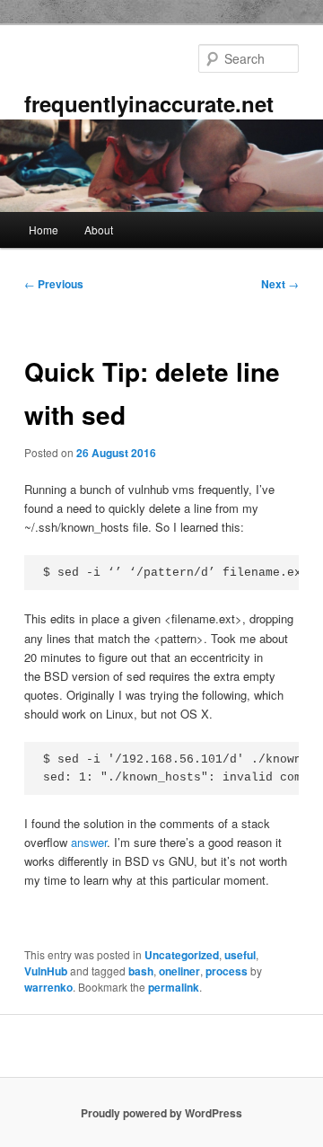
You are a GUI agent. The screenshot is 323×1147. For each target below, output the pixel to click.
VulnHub (45, 971)
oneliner (179, 971)
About (98, 229)
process (226, 971)
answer (89, 842)
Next (280, 284)
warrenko (48, 987)
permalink (173, 987)
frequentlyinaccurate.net (149, 103)
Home (43, 229)
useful (240, 955)
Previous (53, 284)
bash (140, 971)
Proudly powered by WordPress (161, 1113)
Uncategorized (181, 955)
